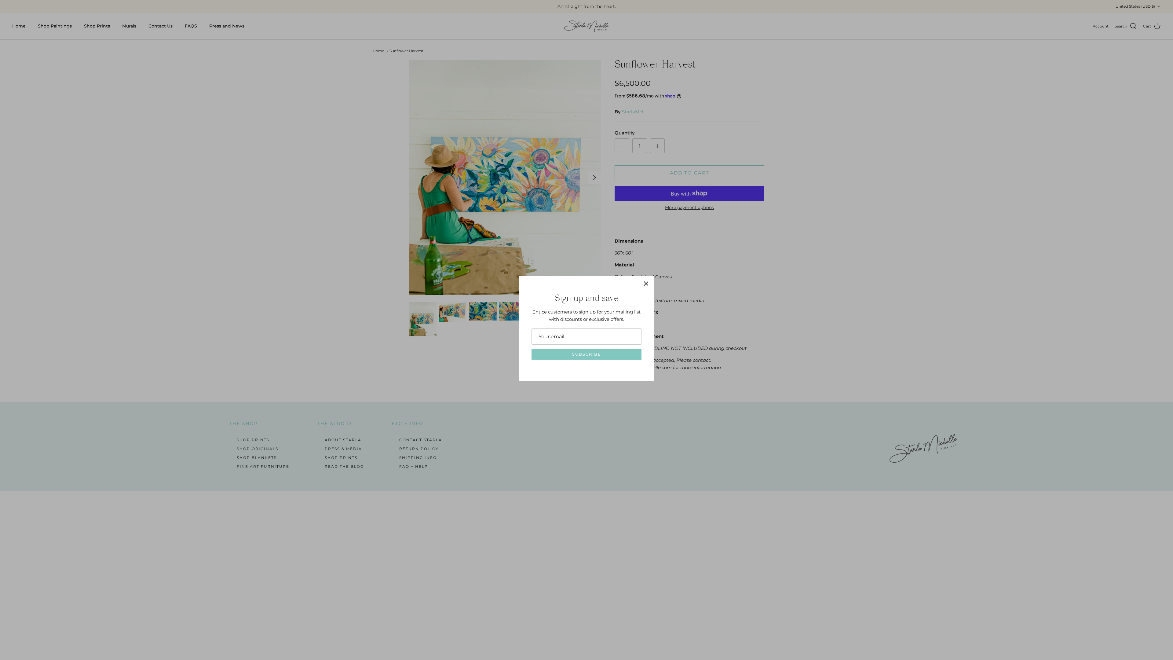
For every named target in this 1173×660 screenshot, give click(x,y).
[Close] (646, 283)
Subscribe (586, 354)
